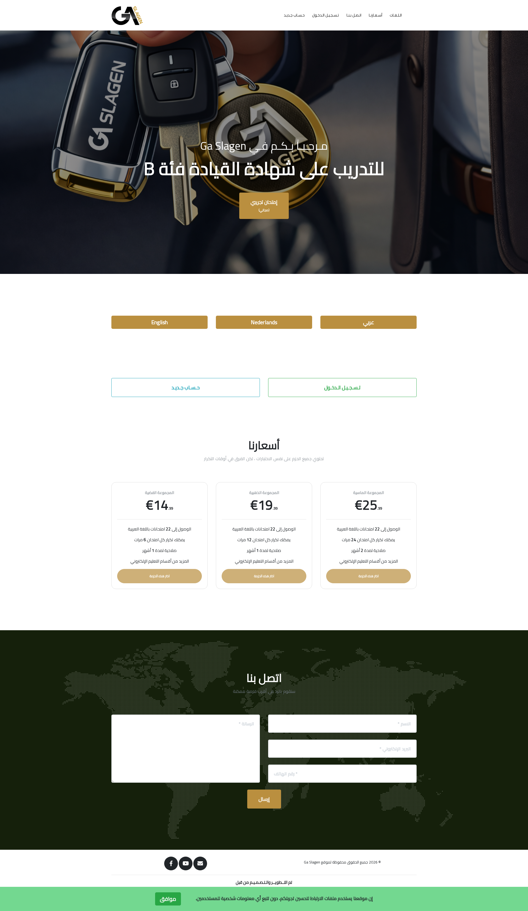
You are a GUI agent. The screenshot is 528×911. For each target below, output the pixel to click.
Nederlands (264, 322)
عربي (368, 322)
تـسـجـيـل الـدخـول (325, 15)
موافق (168, 899)
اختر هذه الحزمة (160, 576)
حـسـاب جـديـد (294, 15)
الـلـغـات (396, 15)
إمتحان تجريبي (264, 205)
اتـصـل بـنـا (353, 15)
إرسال (264, 799)
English (159, 322)
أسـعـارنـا (375, 15)
